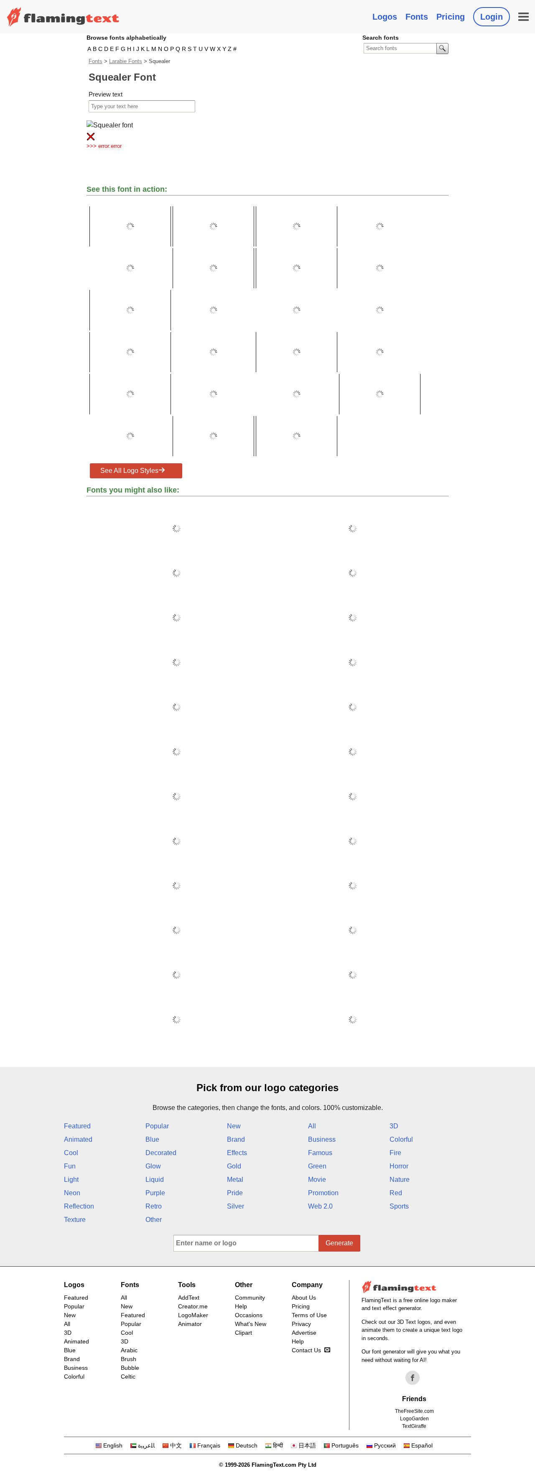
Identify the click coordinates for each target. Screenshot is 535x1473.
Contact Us (306, 1350)
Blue (152, 1139)
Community (250, 1297)
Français (208, 1445)
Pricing (450, 16)
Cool (71, 1152)
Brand (236, 1139)
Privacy (301, 1324)
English (112, 1445)
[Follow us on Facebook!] (412, 1378)
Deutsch (246, 1445)
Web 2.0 (320, 1206)
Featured (77, 1126)
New (234, 1126)
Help (241, 1306)
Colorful (401, 1139)
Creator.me (193, 1306)
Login (491, 16)
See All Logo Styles (129, 470)
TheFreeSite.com (414, 1411)
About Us (304, 1297)
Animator (190, 1324)
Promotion (323, 1192)
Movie (317, 1179)
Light (71, 1179)
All (312, 1126)
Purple (155, 1192)
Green (317, 1166)
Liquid (154, 1179)
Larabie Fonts (125, 61)
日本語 (307, 1445)
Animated (78, 1139)
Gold (234, 1166)
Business (322, 1139)
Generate (339, 1243)
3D (394, 1126)
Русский (385, 1445)
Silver (235, 1206)
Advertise (304, 1332)
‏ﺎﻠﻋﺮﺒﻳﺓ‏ (146, 1445)
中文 (176, 1445)
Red (396, 1192)
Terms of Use (309, 1315)
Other (153, 1219)
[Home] (63, 16)
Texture (75, 1219)
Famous (320, 1152)
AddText (188, 1297)
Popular (157, 1126)
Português (345, 1445)
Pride (235, 1192)
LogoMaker (193, 1315)
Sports (399, 1206)
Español (422, 1445)
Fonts (416, 16)
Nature (400, 1179)
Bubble (130, 1367)
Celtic (128, 1376)
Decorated (160, 1152)
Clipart (243, 1332)
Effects (237, 1152)
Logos (384, 16)
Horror (399, 1166)
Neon (72, 1192)
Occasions (248, 1315)
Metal (235, 1179)
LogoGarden (414, 1419)
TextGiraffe (414, 1426)
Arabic (129, 1350)
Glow (153, 1166)
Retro (153, 1206)
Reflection (79, 1206)
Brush (128, 1359)
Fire (395, 1152)
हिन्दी (278, 1445)
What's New (250, 1324)
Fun (70, 1166)
